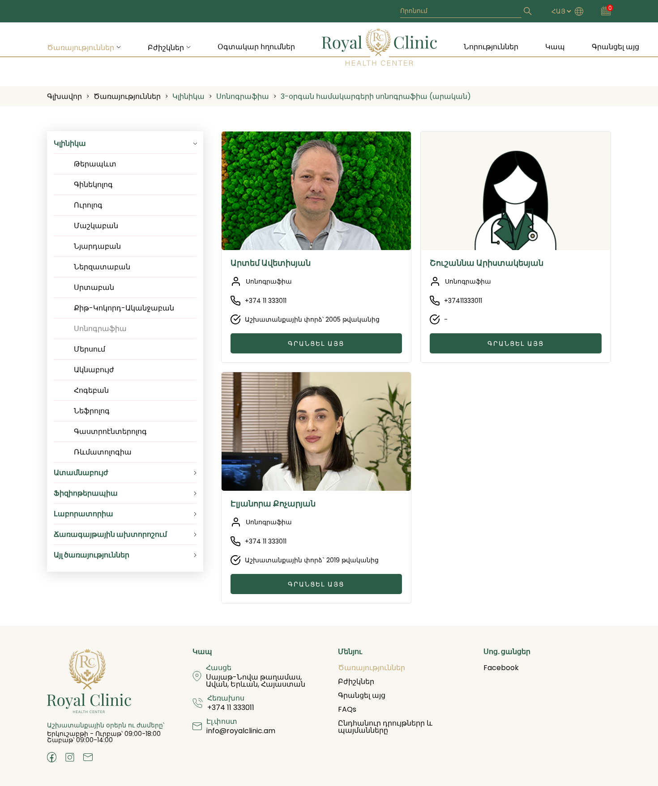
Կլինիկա (188, 96)
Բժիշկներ (166, 47)
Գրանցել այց (615, 47)
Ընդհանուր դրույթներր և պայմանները (385, 726)
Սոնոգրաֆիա (242, 96)
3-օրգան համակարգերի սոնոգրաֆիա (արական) (376, 96)
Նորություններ (491, 47)
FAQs (347, 709)
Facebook (501, 668)
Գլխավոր (64, 96)
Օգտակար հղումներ (256, 47)
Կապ (555, 47)
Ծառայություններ (80, 47)
